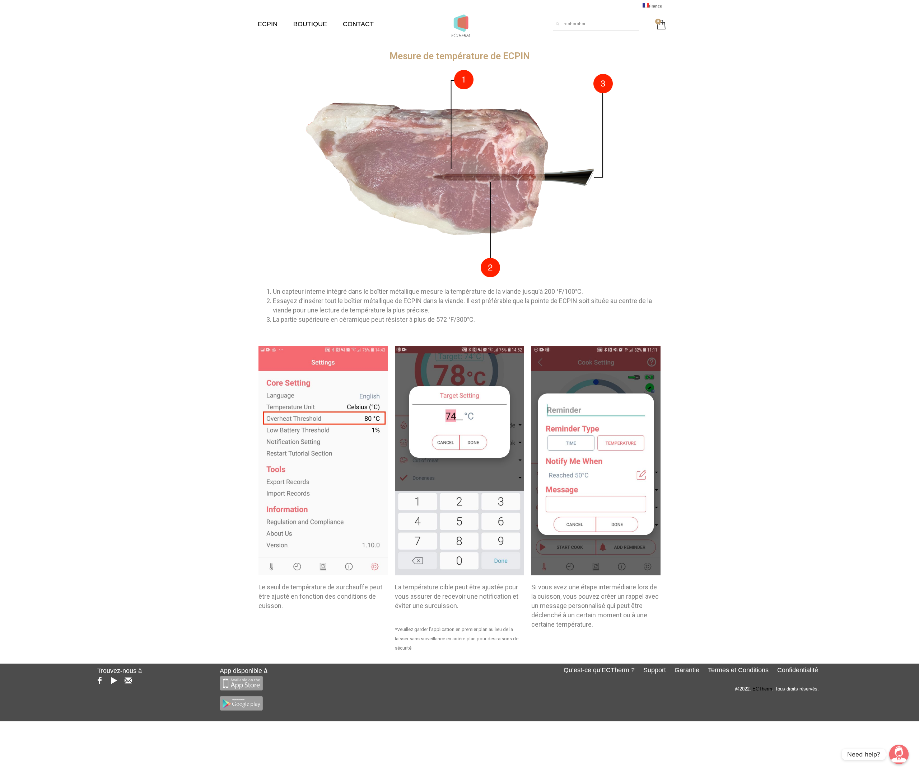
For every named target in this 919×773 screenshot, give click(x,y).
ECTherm (762, 689)
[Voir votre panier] (659, 24)
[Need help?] (899, 754)
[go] (557, 24)
